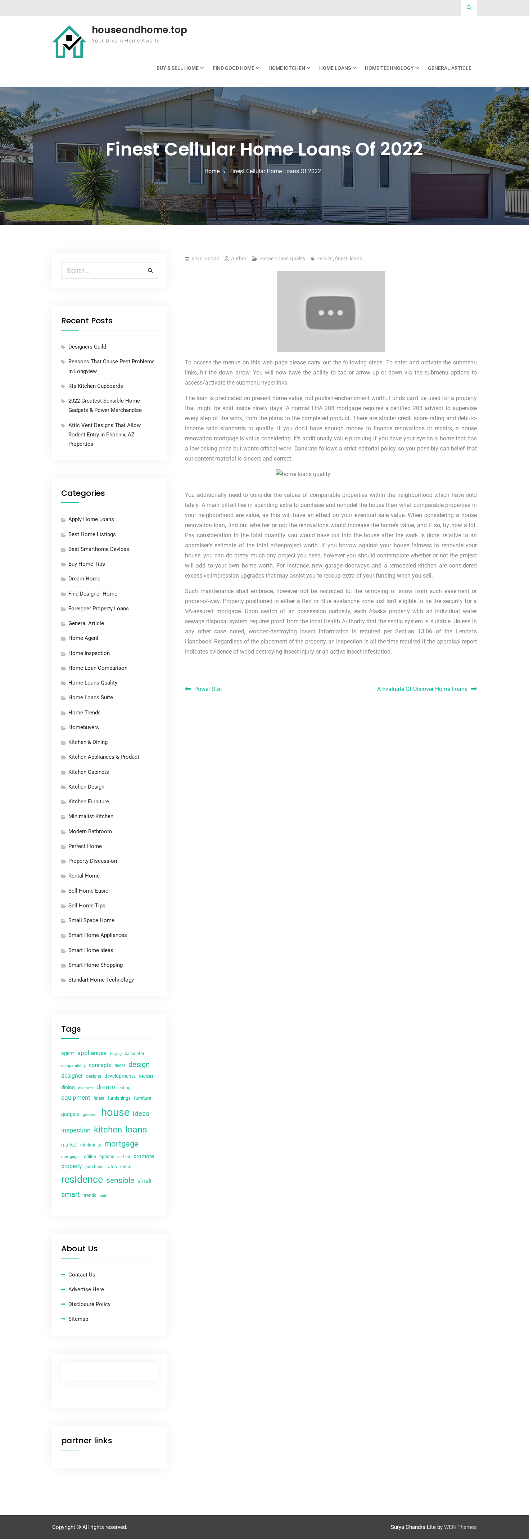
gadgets (70, 1114)
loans (356, 258)
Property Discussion (92, 861)
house (115, 1112)
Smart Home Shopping (95, 965)
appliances (92, 1052)
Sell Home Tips (86, 905)
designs (93, 1076)
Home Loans (335, 68)
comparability (73, 1065)
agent (67, 1053)
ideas (141, 1114)
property (71, 1166)
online (90, 1156)
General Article (449, 68)
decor (119, 1065)
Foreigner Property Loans (98, 608)
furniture (142, 1098)
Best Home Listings (92, 534)
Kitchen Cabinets (88, 772)
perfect (123, 1156)
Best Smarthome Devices (98, 549)
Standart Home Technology (101, 980)
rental (125, 1166)
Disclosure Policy (89, 1304)
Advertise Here (86, 1289)
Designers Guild (87, 347)
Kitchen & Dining (88, 742)
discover (85, 1088)
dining (68, 1087)
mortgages (71, 1156)
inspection (76, 1130)
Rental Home (84, 875)
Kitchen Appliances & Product (103, 757)
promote (144, 1156)
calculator (134, 1053)
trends (89, 1195)
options (106, 1156)
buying (116, 1053)
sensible (120, 1180)
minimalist (90, 1145)
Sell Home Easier (89, 891)
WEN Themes (460, 1527)
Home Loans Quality (283, 258)
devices (146, 1076)
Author (239, 258)
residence (82, 1179)
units (104, 1195)
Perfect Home (85, 846)
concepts (100, 1065)
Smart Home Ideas (90, 950)
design (139, 1064)
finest (341, 258)
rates (112, 1166)
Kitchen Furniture (88, 801)
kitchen (108, 1130)
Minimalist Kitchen (90, 816)
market (69, 1145)
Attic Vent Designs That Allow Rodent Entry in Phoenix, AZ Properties (104, 435)
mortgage (121, 1143)
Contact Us (81, 1274)
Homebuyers (83, 727)
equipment (75, 1097)
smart (70, 1194)
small (144, 1180)
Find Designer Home (92, 594)
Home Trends (84, 712)
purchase (94, 1166)
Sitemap (78, 1319)
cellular (325, 258)
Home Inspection (89, 653)
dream (105, 1087)
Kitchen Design (86, 787)
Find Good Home (233, 68)
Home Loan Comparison (97, 668)
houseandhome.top (139, 29)
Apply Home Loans (91, 519)
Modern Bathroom (90, 831)
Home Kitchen (286, 68)
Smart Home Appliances (97, 935)
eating (124, 1087)
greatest (90, 1114)
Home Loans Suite (90, 697)
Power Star (208, 689)
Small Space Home (91, 920)
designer (72, 1075)
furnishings (119, 1098)
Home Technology (389, 68)
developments (120, 1076)
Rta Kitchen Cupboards (95, 386)
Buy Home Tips (86, 564)
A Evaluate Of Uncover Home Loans (422, 689)
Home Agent (83, 638)
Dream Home (84, 578)
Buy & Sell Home (178, 68)
